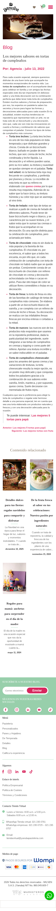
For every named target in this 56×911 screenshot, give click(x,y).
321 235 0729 (35, 825)
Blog (4, 748)
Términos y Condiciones (14, 795)
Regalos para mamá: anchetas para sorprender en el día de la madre (14, 614)
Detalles (6, 743)
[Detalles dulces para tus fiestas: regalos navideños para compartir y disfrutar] (14, 474)
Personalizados (10, 728)
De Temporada (9, 738)
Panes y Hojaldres (11, 733)
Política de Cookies (12, 790)
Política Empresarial (12, 785)
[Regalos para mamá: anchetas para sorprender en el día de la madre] (14, 578)
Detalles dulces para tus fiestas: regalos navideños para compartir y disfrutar (14, 510)
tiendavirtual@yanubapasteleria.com (25, 838)
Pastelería (7, 723)
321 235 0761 (39, 821)
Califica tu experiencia (13, 753)
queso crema (33, 186)
